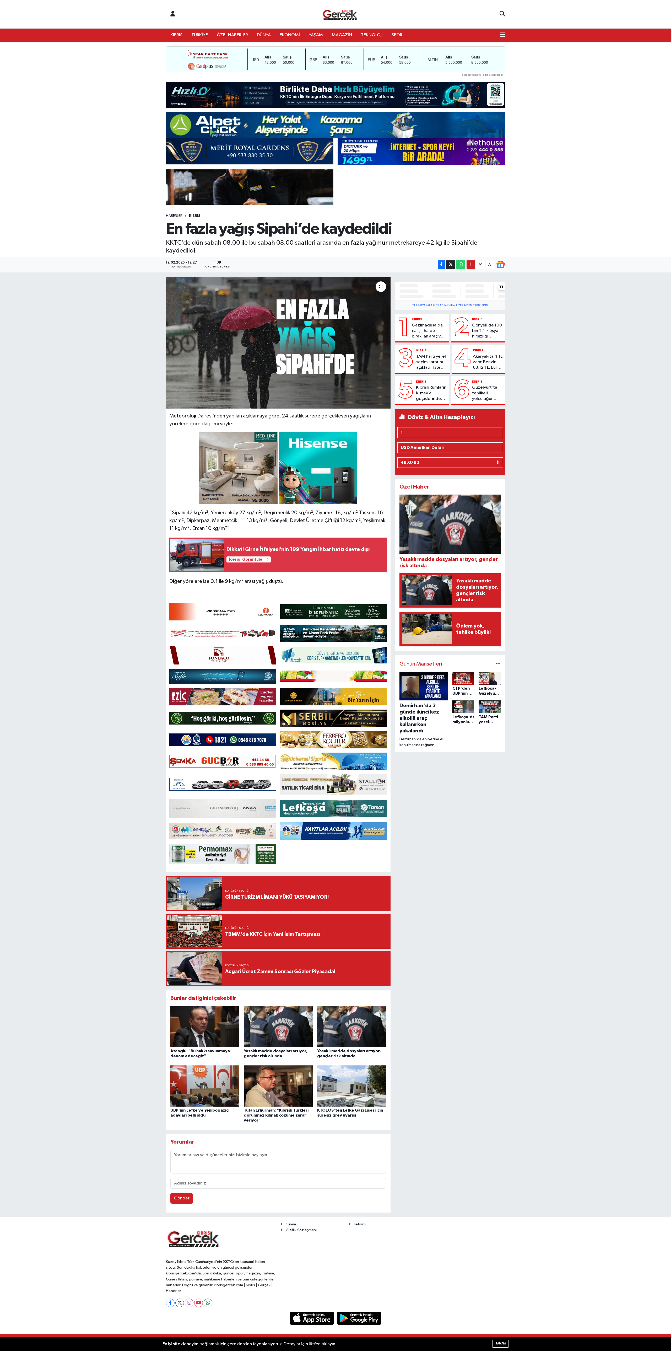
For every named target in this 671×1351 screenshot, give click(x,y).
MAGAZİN (342, 35)
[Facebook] (170, 1303)
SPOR (397, 35)
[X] (179, 1303)
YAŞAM (316, 35)
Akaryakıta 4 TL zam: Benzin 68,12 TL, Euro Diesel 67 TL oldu (487, 362)
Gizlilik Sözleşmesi (301, 1230)
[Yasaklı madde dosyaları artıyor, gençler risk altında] (278, 1027)
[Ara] (502, 14)
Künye (291, 1224)
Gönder (182, 1198)
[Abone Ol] (500, 264)
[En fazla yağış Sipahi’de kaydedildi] (278, 343)
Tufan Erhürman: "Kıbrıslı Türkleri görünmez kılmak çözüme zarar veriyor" (276, 1115)
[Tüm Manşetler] (498, 664)
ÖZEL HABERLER (232, 35)
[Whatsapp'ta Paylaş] (460, 264)
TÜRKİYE (199, 35)
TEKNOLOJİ (372, 35)
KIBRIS (176, 35)
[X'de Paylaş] (450, 264)
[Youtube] (198, 1303)
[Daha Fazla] (471, 264)
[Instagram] (189, 1303)
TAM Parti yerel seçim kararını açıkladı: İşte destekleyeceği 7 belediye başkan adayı (431, 362)
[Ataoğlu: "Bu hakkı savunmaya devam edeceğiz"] (204, 1027)
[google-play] (359, 1318)
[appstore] (312, 1318)
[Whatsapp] (208, 1303)
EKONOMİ (290, 35)
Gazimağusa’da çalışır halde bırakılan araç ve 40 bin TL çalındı (427, 331)
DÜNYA (264, 35)
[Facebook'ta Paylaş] (441, 264)
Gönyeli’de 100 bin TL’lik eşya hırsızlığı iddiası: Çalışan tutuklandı (487, 331)
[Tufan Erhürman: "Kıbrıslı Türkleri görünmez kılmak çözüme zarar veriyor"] (278, 1086)
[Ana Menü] (502, 35)
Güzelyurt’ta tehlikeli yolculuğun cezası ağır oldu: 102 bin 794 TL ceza (484, 393)
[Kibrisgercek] (340, 14)
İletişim (360, 1224)
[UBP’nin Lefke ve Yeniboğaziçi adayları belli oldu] (204, 1086)
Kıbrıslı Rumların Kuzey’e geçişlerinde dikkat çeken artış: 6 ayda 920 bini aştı (431, 393)
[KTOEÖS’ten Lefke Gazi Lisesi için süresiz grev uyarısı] (351, 1086)
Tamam (500, 1343)
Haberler (174, 216)
